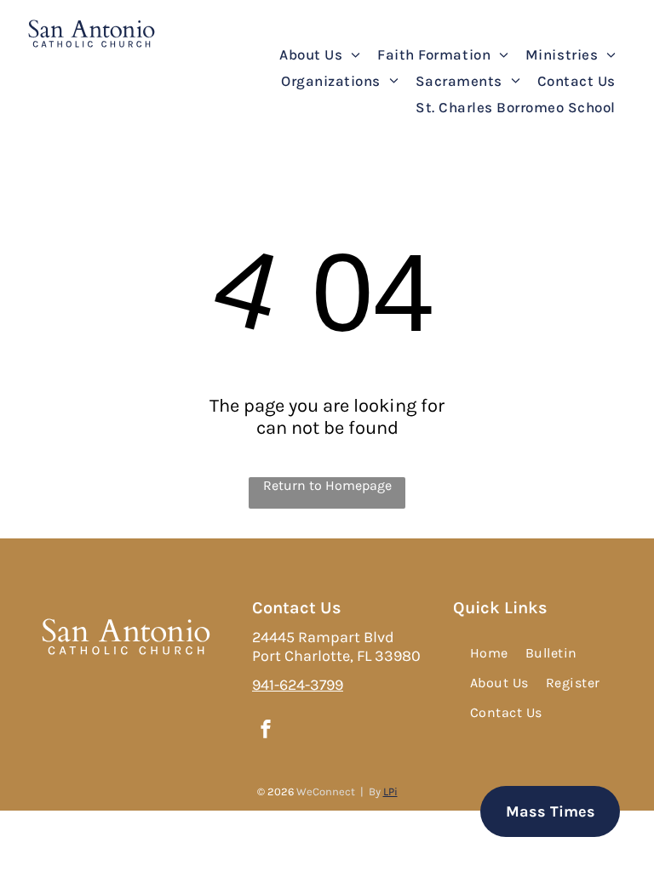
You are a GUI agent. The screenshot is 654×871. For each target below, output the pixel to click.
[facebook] (265, 731)
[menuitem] (320, 55)
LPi (390, 791)
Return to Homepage (327, 485)
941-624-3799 (297, 684)
